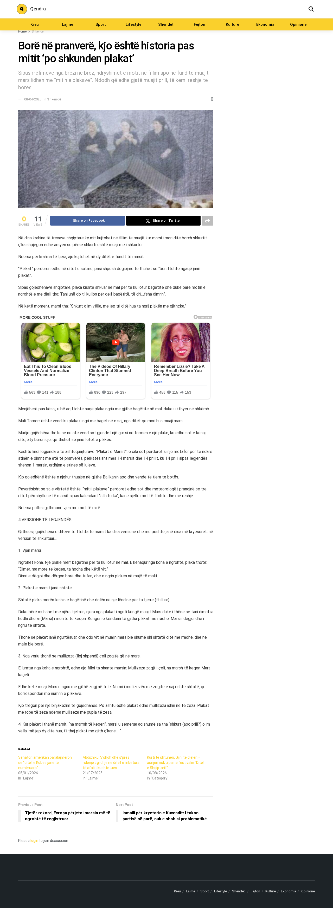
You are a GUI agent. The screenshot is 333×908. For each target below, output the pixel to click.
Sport (100, 24)
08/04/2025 (32, 99)
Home (22, 31)
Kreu (34, 24)
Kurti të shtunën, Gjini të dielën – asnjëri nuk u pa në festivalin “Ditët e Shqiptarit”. (175, 762)
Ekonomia (265, 24)
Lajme (67, 24)
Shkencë (37, 31)
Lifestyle (133, 24)
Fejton (199, 24)
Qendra (38, 8)
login (34, 841)
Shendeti (166, 24)
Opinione (298, 24)
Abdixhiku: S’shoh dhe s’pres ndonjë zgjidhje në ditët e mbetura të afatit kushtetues (111, 762)
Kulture (232, 24)
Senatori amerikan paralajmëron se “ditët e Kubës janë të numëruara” (45, 762)
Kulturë (270, 891)
